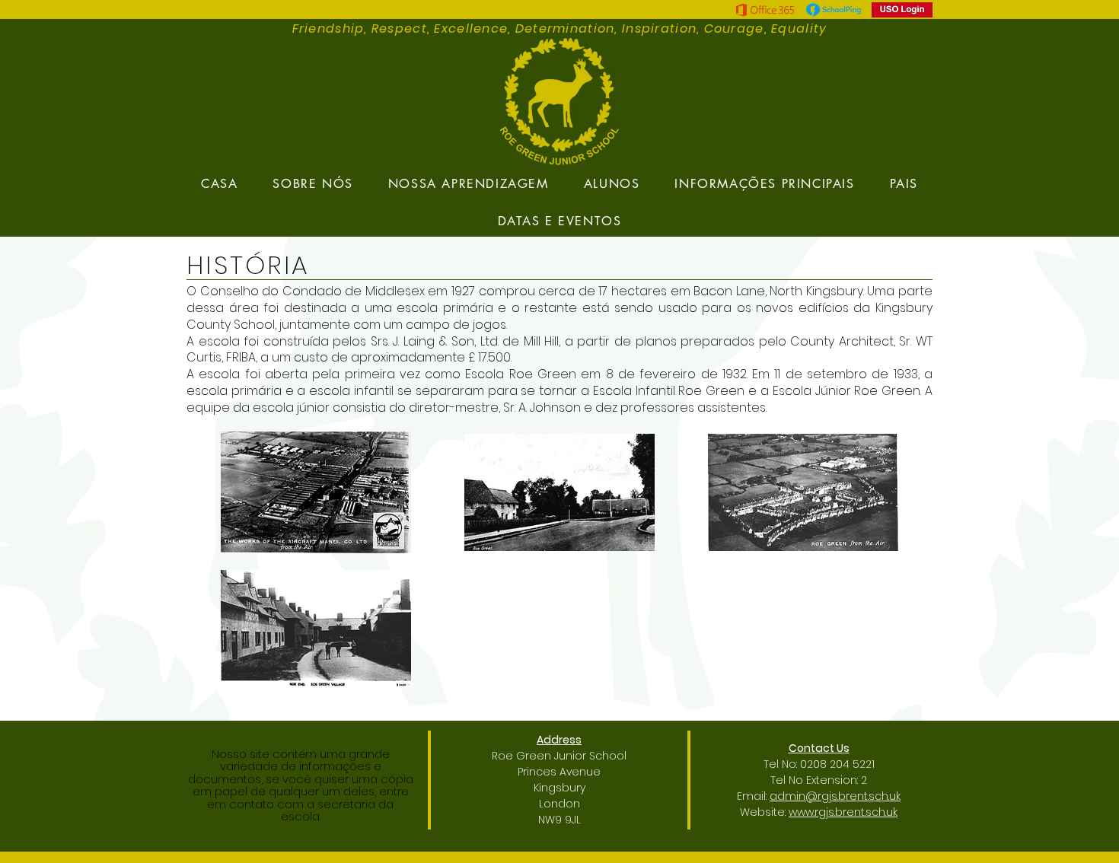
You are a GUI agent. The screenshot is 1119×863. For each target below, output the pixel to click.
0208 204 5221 (837, 764)
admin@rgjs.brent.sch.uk (835, 796)
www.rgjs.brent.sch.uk (843, 812)
